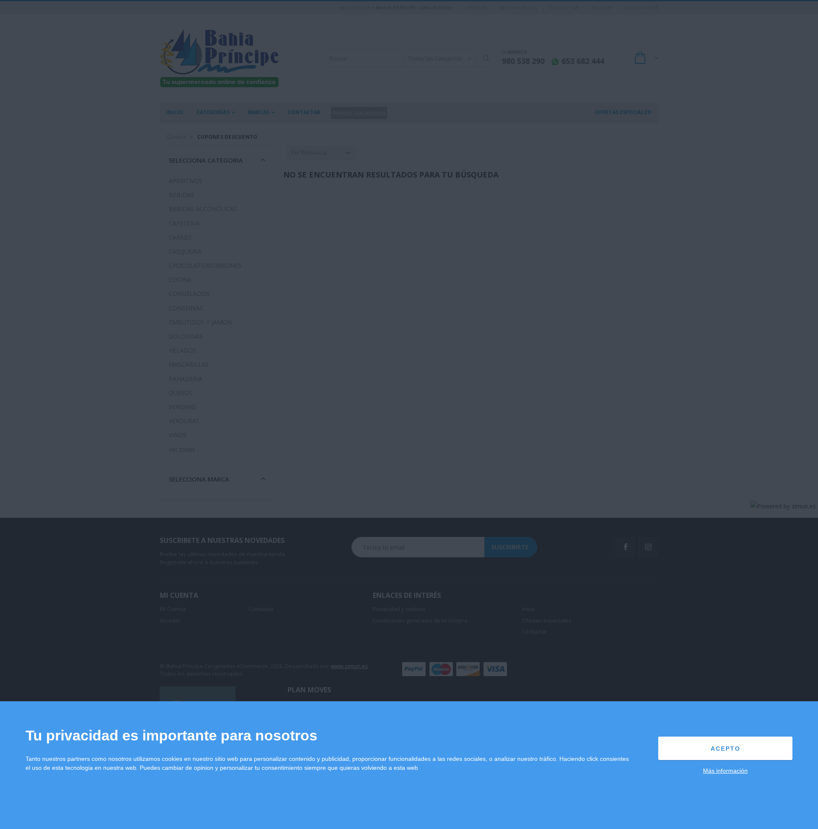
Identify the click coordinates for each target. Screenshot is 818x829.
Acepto (725, 748)
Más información (725, 770)
